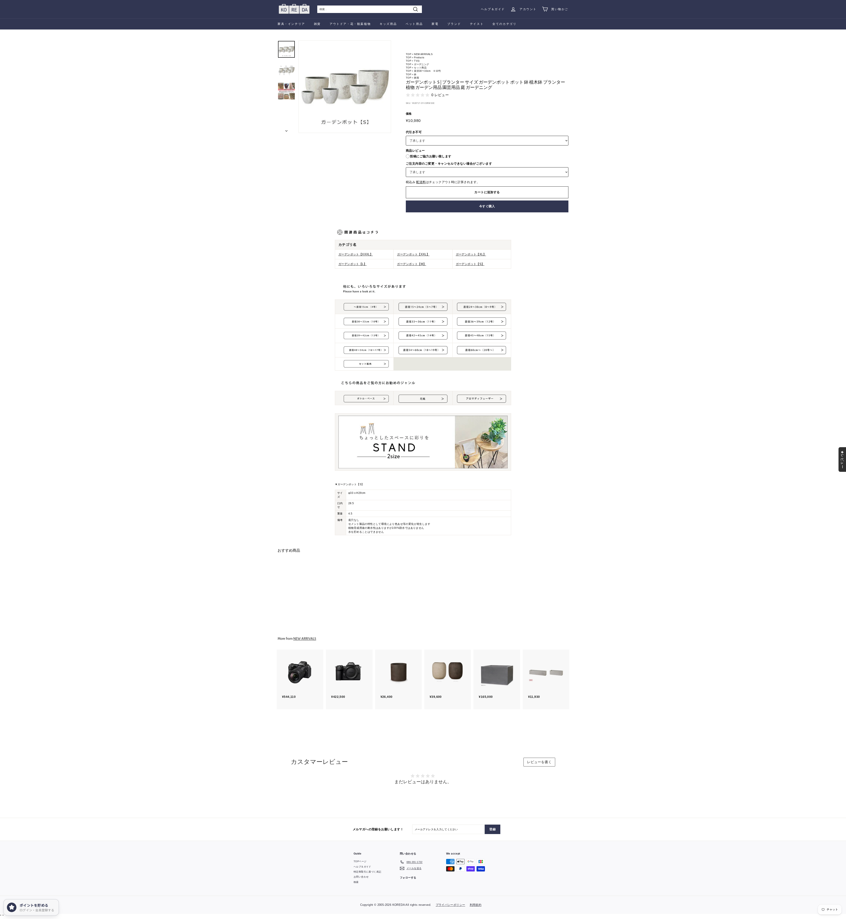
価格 (409, 113)
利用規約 (476, 904)
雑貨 (317, 24)
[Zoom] (345, 87)
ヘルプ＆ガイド (493, 9)
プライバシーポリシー (450, 904)
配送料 (421, 182)
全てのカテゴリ (504, 24)
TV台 (417, 60)
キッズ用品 (388, 24)
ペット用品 (414, 24)
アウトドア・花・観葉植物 (350, 24)
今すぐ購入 (487, 206)
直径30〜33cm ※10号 (427, 71)
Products (419, 57)
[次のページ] (286, 130)
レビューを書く (539, 762)
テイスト (477, 24)
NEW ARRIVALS (423, 54)
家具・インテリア (291, 24)
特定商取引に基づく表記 (367, 871)
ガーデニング (421, 64)
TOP (408, 54)
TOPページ (360, 861)
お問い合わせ (361, 876)
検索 (356, 882)
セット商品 (420, 67)
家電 (435, 24)
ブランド (454, 24)
